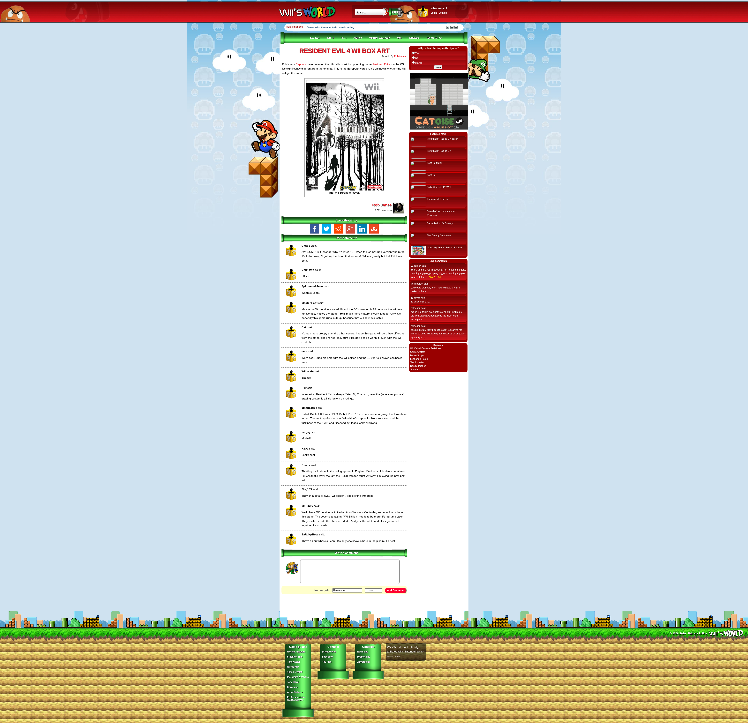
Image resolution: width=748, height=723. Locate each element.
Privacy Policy (697, 633)
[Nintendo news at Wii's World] (307, 12)
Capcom (301, 64)
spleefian (416, 308)
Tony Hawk (293, 682)
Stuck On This (295, 656)
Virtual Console (379, 38)
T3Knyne (415, 298)
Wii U (330, 38)
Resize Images (418, 366)
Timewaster (293, 661)
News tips (362, 651)
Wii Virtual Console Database (425, 348)
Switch (314, 38)
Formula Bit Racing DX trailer (442, 139)
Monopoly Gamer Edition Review (444, 247)
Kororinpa (292, 687)
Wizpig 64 (416, 266)
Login (434, 12)
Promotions (363, 656)
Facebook (327, 656)
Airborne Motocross (437, 199)
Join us (443, 12)
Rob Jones (400, 56)
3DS (343, 38)
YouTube (327, 661)
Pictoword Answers (298, 677)
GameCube (434, 38)
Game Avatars (417, 352)
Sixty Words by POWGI (439, 187)
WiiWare (414, 38)
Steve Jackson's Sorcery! (440, 223)
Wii (399, 38)
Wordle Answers (296, 651)
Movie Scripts (417, 355)
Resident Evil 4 (381, 64)
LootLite (431, 175)
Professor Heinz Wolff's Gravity (296, 698)
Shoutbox (415, 369)
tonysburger (417, 283)
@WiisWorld (329, 651)
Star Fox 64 (435, 277)
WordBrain (293, 667)
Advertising (363, 661)
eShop (357, 38)
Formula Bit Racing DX (439, 151)
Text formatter (417, 362)
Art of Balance (295, 692)
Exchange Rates (419, 359)
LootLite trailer (434, 163)
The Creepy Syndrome (439, 235)
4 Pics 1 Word (294, 672)
